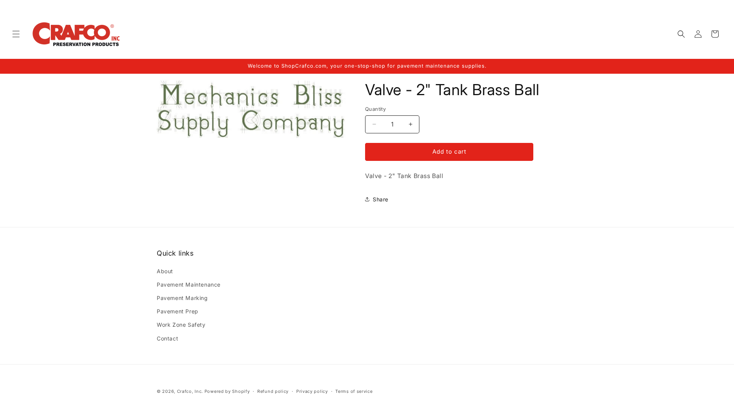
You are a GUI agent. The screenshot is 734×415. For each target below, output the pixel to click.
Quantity (375, 109)
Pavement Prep (177, 311)
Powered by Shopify (227, 391)
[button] (16, 34)
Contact (167, 338)
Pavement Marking (182, 298)
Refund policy (273, 391)
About (165, 271)
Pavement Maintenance (189, 284)
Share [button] (380, 199)
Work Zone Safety (181, 324)
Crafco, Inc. (190, 391)
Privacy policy (312, 391)
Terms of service (353, 391)
